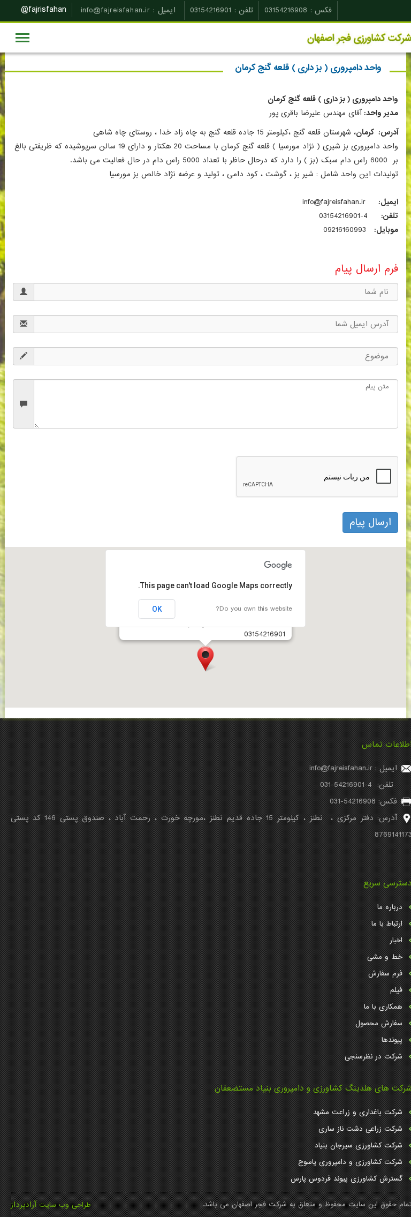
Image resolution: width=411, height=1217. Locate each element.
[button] (205, 659)
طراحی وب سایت (65, 1205)
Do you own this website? (254, 609)
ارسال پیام (370, 522)
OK (157, 609)
